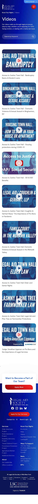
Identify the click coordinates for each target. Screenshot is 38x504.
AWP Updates (25, 461)
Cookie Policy (10, 478)
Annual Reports (25, 459)
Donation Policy (24, 478)
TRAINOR (22, 490)
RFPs (22, 465)
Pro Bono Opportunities (28, 448)
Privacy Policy (5, 478)
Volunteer (24, 450)
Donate (23, 452)
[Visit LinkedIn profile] (21, 408)
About (4, 460)
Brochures (24, 429)
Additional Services (8, 455)
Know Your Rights (27, 426)
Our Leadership (7, 462)
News (22, 456)
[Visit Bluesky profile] (25, 408)
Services (5, 426)
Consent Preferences (32, 478)
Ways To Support (27, 443)
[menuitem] (9, 441)
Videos (23, 434)
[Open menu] (33, 7)
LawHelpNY (24, 439)
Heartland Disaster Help (28, 437)
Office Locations (7, 465)
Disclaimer (17, 477)
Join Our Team (25, 446)
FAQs (22, 432)
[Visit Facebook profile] (12, 408)
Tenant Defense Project (9, 443)
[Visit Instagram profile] (16, 408)
